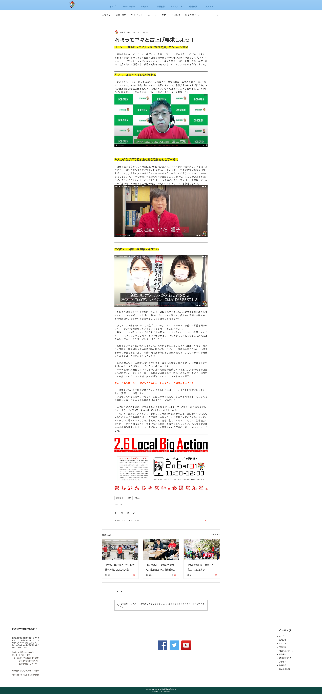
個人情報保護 (285, 669)
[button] (217, 15)
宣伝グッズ (137, 15)
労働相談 (282, 647)
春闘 (129, 498)
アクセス (283, 662)
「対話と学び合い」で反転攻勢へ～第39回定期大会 (119, 567)
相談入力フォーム (286, 651)
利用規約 (283, 665)
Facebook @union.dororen (25, 675)
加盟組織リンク (285, 658)
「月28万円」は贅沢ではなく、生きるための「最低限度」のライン (160, 568)
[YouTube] (186, 645)
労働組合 (119, 498)
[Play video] (161, 464)
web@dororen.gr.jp (26, 652)
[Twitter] (174, 645)
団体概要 (282, 654)
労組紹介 (175, 15)
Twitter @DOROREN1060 (25, 671)
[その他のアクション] (206, 32)
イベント (282, 643)
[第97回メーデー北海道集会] (202, 549)
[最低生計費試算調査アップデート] (161, 549)
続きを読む (191, 15)
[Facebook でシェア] (115, 513)
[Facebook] (162, 645)
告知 (164, 15)
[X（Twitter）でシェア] (122, 513)
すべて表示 (215, 534)
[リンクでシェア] (134, 513)
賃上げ (137, 498)
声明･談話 (121, 15)
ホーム (282, 636)
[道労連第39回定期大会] (120, 549)
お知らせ (106, 15)
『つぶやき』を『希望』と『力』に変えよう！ (200, 567)
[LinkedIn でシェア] (128, 513)
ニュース (152, 15)
